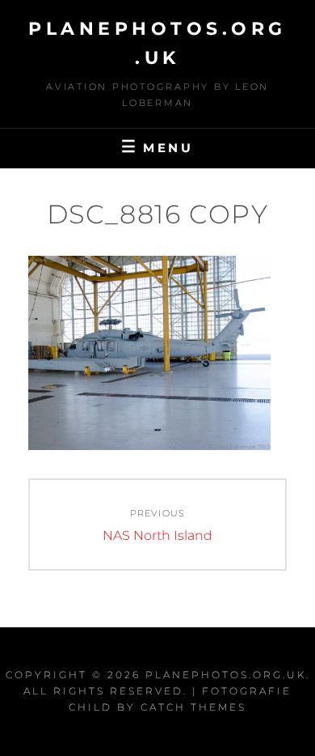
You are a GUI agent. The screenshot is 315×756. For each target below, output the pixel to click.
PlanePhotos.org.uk (225, 675)
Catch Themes (193, 707)
